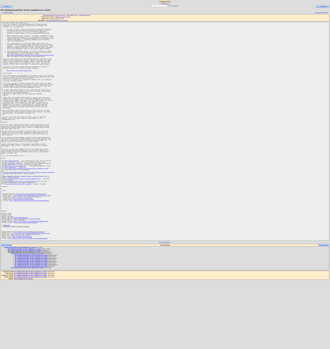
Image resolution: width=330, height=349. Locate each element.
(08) (21, 153)
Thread (322, 6)
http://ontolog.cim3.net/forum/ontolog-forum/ (30, 194)
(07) (12, 146)
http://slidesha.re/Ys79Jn (13, 163)
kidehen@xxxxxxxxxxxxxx (62, 17)
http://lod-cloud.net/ (11, 160)
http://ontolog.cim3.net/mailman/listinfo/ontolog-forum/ (32, 195)
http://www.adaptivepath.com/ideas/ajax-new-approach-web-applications (30, 55)
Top (162, 4)
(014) (7, 208)
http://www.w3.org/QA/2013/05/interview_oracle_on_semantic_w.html (26, 168)
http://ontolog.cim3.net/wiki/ (24, 199)
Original (325, 12)
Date (6, 6)
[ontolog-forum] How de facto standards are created (20, 247)
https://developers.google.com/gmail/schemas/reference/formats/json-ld (25, 176)
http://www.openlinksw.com (19, 217)
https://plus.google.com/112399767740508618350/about (30, 221)
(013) (6, 204)
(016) (41, 222)
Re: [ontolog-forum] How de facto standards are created (24, 249)
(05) (16, 135)
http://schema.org (10, 167)
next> (10, 6)
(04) (23, 128)
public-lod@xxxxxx (72, 15)
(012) (11, 186)
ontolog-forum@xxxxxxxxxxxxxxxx (55, 15)
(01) (8, 114)
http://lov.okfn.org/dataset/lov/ (15, 166)
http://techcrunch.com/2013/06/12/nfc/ (19, 70)
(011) (50, 184)
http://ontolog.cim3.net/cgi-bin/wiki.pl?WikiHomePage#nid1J (29, 200)
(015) (11, 211)
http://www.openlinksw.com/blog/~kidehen (26, 218)
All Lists (166, 4)
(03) (11, 122)
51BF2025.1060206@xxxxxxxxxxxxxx (57, 20)
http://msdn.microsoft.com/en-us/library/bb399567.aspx (22, 178)
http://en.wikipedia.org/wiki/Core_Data (18, 184)
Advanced (175, 5)
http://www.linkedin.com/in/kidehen (25, 222)
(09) (29, 155)
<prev (3, 6)
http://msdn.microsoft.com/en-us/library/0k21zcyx (20, 181)
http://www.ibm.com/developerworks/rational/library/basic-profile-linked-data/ (28, 172)
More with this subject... (165, 242)
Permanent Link (319, 12)
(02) (19, 119)
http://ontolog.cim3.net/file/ (23, 198)
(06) (42, 141)
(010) (10, 158)
